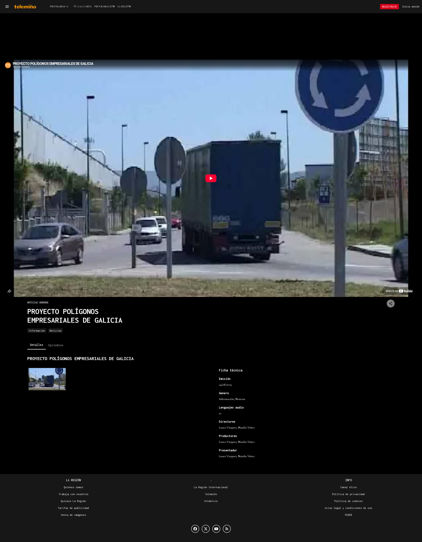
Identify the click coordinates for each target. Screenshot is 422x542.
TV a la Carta (83, 6)
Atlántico (211, 500)
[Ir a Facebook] (195, 529)
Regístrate (389, 6)
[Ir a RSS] (227, 529)
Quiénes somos (73, 487)
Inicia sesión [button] (410, 6)
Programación (104, 6)
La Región (124, 6)
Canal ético (348, 487)
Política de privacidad (348, 494)
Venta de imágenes (73, 514)
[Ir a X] (206, 529)
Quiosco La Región (73, 500)
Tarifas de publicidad (73, 507)
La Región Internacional (211, 487)
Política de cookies (348, 500)
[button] (7, 7)
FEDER (348, 514)
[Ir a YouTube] (216, 529)
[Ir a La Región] (29, 6)
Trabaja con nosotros (73, 494)
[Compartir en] (391, 304)
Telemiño (211, 494)
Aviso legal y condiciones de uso (348, 507)
